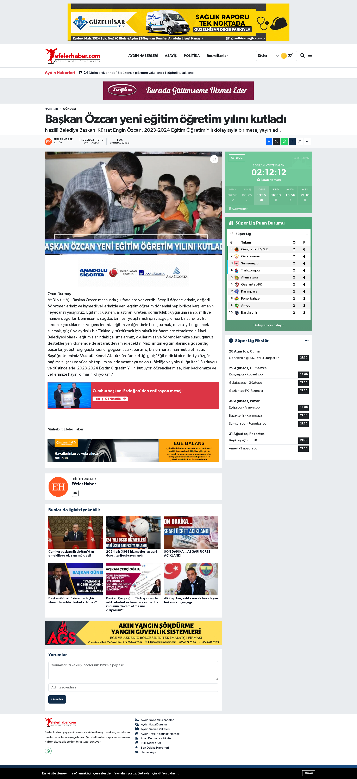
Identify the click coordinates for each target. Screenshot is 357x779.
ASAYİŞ (171, 55)
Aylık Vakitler (239, 209)
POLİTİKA (192, 55)
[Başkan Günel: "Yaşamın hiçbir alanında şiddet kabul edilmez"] (75, 579)
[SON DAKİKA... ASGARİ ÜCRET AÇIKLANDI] (191, 532)
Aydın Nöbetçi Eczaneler (157, 720)
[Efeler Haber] (58, 487)
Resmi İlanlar (217, 55)
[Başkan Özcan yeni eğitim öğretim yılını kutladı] (133, 203)
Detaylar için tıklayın (268, 325)
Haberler (51, 109)
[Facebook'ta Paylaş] (269, 141)
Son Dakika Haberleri (155, 747)
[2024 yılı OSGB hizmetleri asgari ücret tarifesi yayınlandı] (133, 532)
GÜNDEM (69, 109)
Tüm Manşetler (151, 742)
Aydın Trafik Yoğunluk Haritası (160, 733)
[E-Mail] (75, 493)
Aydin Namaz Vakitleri (155, 729)
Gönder (57, 699)
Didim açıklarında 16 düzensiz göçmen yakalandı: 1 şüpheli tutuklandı (136, 73)
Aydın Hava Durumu (154, 724)
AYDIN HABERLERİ (143, 55)
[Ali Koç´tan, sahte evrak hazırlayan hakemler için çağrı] (191, 579)
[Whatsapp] (48, 751)
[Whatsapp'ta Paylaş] (284, 141)
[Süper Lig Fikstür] (307, 341)
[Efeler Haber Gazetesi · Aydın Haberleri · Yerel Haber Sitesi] (72, 55)
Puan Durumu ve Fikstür (156, 738)
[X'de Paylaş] (276, 141)
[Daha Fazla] (292, 141)
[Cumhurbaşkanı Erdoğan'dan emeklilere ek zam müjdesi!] (75, 532)
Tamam (309, 773)
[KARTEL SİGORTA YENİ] (133, 272)
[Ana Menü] (308, 55)
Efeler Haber (84, 484)
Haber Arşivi (149, 752)
